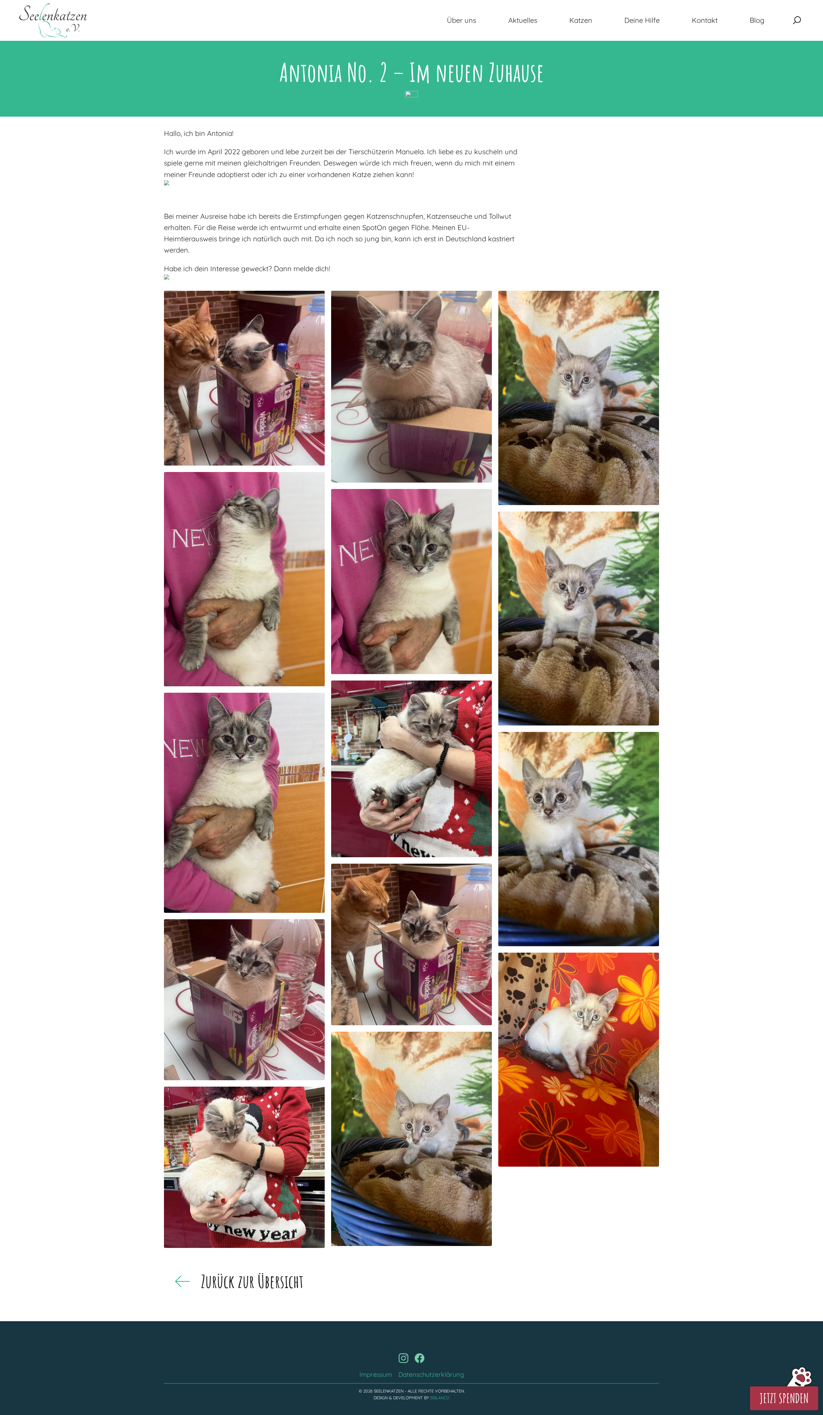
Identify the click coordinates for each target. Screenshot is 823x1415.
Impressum (375, 1374)
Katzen (580, 20)
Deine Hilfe (642, 20)
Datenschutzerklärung (431, 1374)
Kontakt (705, 20)
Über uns (461, 20)
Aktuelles (522, 20)
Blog (757, 20)
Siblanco (439, 1397)
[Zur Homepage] (53, 20)
